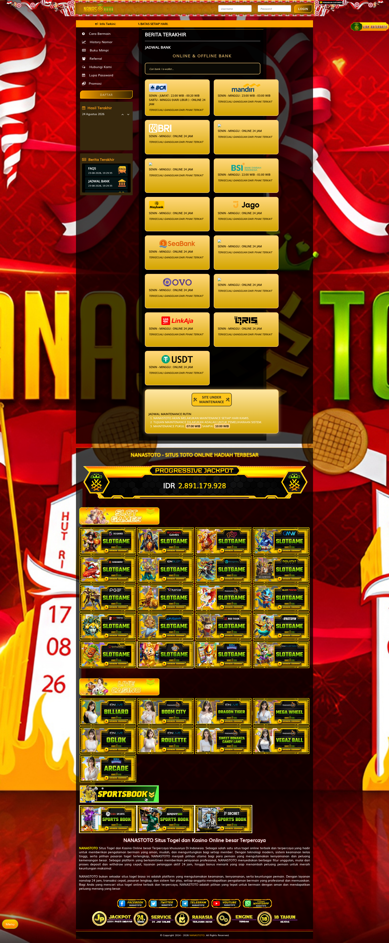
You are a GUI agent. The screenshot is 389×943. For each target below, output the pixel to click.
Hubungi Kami (99, 66)
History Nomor (100, 41)
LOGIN (303, 9)
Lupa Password (100, 75)
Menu (10, 924)
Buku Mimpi (98, 50)
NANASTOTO (197, 935)
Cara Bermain (99, 33)
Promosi (95, 83)
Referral (95, 58)
